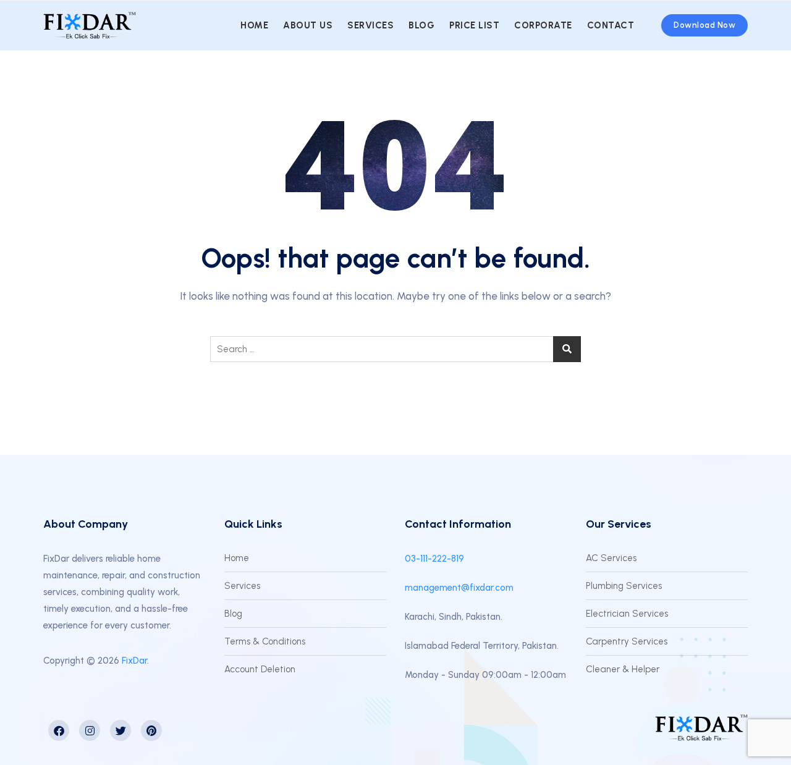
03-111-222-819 (434, 558)
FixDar (134, 660)
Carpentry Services (626, 641)
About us (307, 25)
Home (254, 25)
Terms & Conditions (264, 641)
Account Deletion (259, 669)
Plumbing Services (624, 585)
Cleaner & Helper (622, 669)
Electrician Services (627, 613)
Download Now (704, 25)
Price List (474, 25)
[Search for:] (395, 349)
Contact (611, 25)
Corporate (543, 25)
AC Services (611, 558)
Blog (421, 25)
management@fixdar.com (459, 587)
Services (370, 25)
